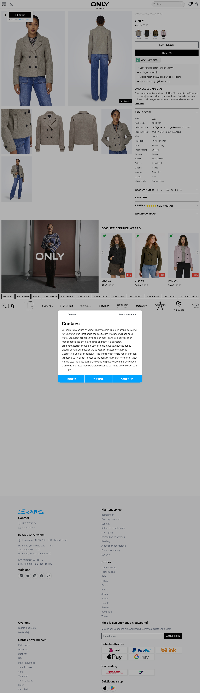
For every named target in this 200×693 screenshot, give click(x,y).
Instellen (71, 378)
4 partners (111, 337)
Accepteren (127, 378)
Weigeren (98, 378)
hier (77, 361)
